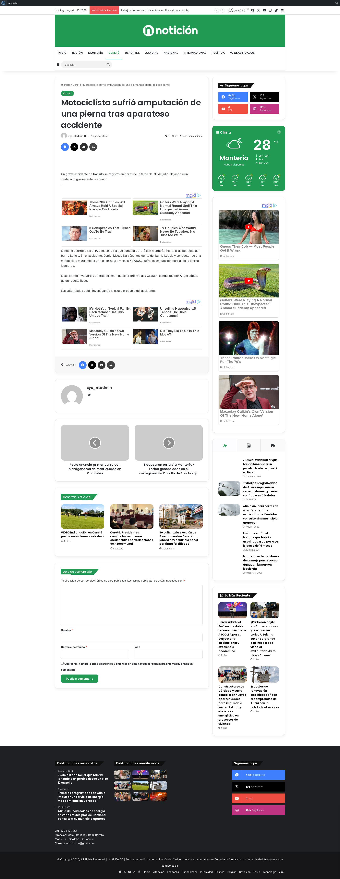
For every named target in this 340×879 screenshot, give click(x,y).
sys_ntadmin (75, 136)
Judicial (151, 52)
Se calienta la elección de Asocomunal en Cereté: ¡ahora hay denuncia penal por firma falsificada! (178, 538)
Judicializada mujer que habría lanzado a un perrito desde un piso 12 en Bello (260, 466)
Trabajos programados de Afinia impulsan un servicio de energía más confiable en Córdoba (260, 489)
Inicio (62, 52)
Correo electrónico (74, 647)
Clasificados (244, 52)
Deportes (132, 52)
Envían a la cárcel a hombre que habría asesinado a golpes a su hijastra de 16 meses (260, 539)
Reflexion (245, 871)
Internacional (195, 52)
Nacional (171, 52)
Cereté (113, 52)
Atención (158, 871)
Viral (281, 871)
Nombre (67, 630)
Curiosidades (190, 871)
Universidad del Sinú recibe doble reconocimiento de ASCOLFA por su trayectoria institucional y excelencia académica (232, 636)
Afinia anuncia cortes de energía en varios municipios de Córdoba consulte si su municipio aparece (260, 514)
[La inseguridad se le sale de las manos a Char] (140, 796)
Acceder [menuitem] (13, 3)
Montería (95, 52)
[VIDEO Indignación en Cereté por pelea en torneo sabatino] (82, 516)
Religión (232, 871)
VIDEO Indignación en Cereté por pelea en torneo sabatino (82, 534)
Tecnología (269, 871)
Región (77, 52)
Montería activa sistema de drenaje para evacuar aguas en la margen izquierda (261, 562)
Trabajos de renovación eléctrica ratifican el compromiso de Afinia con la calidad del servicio (177, 10)
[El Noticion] (170, 31)
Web (137, 647)
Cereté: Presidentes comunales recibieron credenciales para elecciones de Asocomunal (131, 538)
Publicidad (206, 871)
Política (218, 52)
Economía (173, 871)
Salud (256, 871)
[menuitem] (3, 3)
